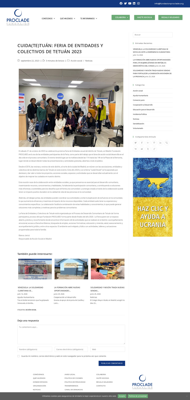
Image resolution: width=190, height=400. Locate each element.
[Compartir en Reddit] (141, 149)
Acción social (76, 60)
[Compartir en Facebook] (141, 142)
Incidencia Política (140, 114)
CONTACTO (101, 386)
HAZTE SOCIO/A (102, 378)
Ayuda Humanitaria (140, 95)
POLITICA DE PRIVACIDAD (75, 382)
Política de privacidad (138, 396)
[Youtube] (130, 3)
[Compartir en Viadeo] (154, 149)
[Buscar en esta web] (153, 34)
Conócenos (47, 19)
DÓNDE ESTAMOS (40, 382)
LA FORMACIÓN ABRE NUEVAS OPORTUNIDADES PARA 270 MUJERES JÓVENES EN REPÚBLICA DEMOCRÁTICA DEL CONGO (151, 63)
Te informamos (87, 19)
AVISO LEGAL (70, 374)
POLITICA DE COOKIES (74, 378)
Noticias (88, 60)
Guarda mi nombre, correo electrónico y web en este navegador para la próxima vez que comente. (64, 356)
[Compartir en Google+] (148, 142)
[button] (144, 17)
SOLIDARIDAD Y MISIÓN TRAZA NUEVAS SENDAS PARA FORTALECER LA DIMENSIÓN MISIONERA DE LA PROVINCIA (152, 73)
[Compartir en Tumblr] (148, 149)
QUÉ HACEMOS (39, 378)
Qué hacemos (66, 19)
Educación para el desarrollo (144, 109)
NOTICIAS (36, 390)
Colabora (120, 17)
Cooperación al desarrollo (143, 105)
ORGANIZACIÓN (39, 386)
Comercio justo (139, 100)
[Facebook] (121, 3)
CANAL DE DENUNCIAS (74, 390)
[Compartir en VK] (135, 149)
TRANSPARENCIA (72, 386)
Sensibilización (138, 123)
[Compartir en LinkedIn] (160, 142)
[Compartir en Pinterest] (154, 142)
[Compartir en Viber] (166, 142)
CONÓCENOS (38, 374)
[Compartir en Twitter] (135, 142)
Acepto (122, 396)
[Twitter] (125, 3)
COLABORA (101, 374)
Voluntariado (138, 128)
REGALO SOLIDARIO (104, 382)
